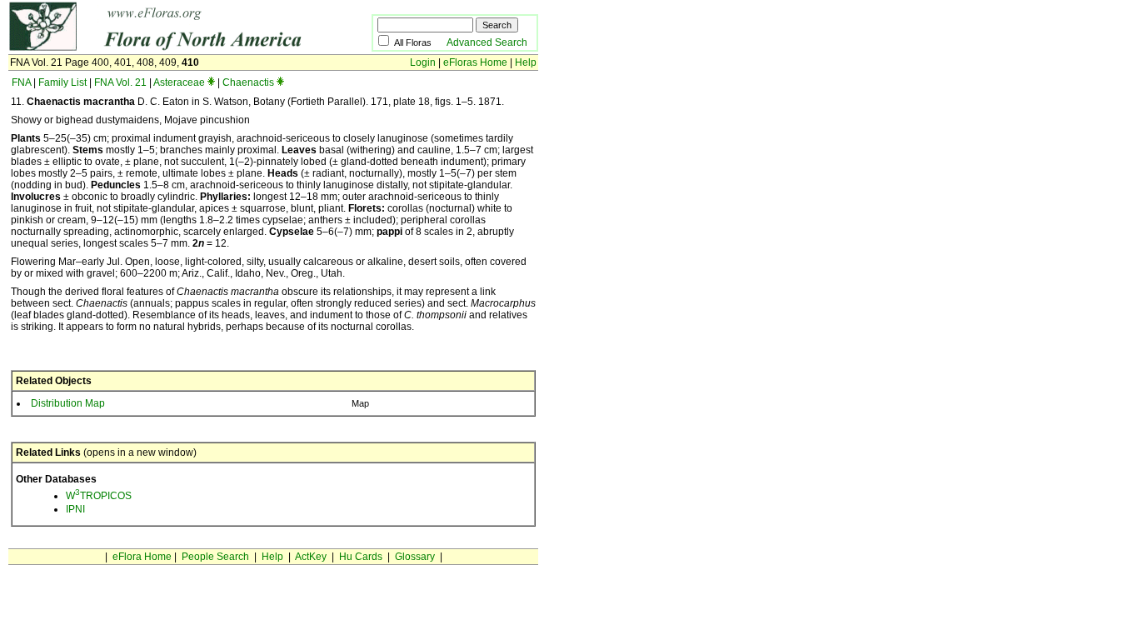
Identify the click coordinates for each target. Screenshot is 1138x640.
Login (423, 62)
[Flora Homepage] (164, 48)
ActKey (311, 556)
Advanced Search (487, 42)
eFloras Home (475, 62)
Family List (62, 82)
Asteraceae (179, 82)
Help (526, 62)
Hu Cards (360, 556)
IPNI (75, 509)
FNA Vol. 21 (120, 82)
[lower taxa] (211, 82)
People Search (215, 556)
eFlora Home (142, 556)
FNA (21, 82)
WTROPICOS (99, 496)
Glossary (415, 556)
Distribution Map (68, 403)
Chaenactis (248, 82)
